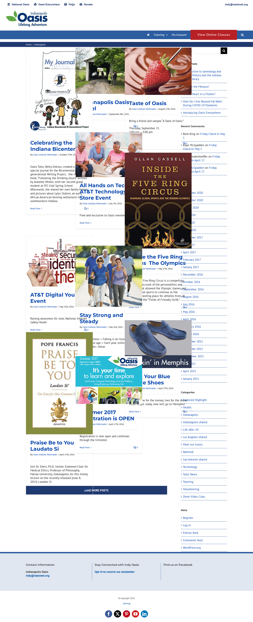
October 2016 (191, 282)
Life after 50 (190, 430)
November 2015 (193, 349)
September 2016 (193, 289)
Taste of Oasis (147, 103)
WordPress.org (192, 548)
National (188, 452)
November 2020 (193, 200)
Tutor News (190, 474)
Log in (187, 525)
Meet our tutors (193, 444)
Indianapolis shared (195, 422)
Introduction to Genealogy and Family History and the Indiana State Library (202, 75)
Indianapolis (190, 415)
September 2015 (193, 356)
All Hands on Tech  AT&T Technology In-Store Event (107, 191)
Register (188, 518)
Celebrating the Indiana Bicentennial (58, 146)
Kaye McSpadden (193, 168)
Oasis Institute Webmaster (45, 154)
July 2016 (188, 304)
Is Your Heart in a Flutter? (199, 94)
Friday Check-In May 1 (200, 147)
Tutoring (188, 482)
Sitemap (126, 603)
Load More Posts (96, 490)
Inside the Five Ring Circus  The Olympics (157, 260)
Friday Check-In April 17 (201, 158)
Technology (190, 467)
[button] (242, 35)
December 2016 (193, 274)
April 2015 (189, 371)
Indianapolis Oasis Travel (104, 105)
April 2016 (189, 319)
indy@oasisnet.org (37, 575)
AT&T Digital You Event (52, 298)
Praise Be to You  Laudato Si (52, 445)
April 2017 (189, 252)
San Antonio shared (195, 459)
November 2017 (193, 237)
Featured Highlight (195, 400)
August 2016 (191, 297)
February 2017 (192, 260)
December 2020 (193, 193)
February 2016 (192, 327)
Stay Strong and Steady (101, 318)
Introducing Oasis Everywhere (202, 113)
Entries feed (190, 533)
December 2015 (193, 341)
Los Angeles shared (195, 437)
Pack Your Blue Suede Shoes (149, 379)
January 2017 (191, 267)
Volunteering (191, 489)
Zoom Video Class (194, 496)
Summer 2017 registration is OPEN (107, 415)
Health (187, 407)
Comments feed (193, 540)
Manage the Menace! (196, 87)
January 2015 (191, 379)
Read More (35, 208)
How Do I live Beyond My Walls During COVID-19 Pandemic (202, 103)
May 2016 (189, 312)
